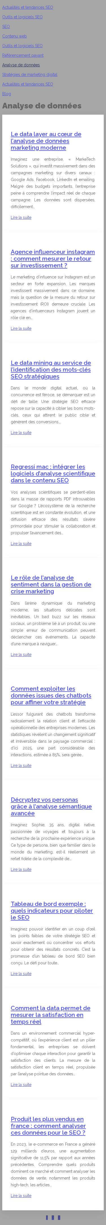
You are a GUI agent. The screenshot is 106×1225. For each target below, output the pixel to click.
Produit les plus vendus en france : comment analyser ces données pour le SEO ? (48, 1125)
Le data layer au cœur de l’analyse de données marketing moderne (46, 140)
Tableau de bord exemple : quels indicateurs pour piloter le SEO (52, 910)
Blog (6, 93)
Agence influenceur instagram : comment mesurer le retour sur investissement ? (53, 258)
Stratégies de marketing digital (29, 74)
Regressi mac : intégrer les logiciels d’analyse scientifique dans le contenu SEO (53, 473)
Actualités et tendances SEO (27, 7)
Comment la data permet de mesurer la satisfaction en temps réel (50, 1014)
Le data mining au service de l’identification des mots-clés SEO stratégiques (51, 369)
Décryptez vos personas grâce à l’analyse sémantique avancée (51, 806)
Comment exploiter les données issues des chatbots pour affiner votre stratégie (51, 695)
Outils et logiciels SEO (22, 17)
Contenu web (14, 36)
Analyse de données (21, 65)
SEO (6, 26)
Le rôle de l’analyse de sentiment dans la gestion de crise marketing (51, 584)
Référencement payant (23, 55)
